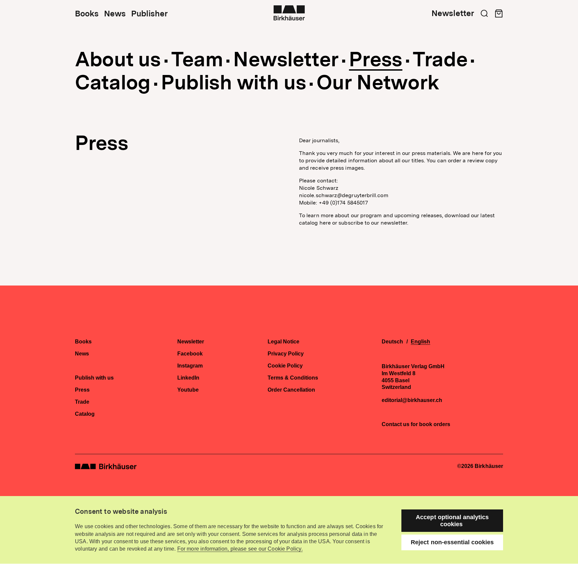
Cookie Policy (285, 366)
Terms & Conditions (293, 378)
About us (118, 59)
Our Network (378, 82)
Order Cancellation (291, 390)
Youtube (188, 390)
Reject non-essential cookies (452, 542)
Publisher (149, 14)
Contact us (395, 424)
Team (197, 59)
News (115, 14)
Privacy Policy (286, 353)
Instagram (190, 366)
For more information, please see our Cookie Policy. (240, 549)
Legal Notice (283, 341)
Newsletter (452, 13)
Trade (440, 59)
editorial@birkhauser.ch (412, 400)
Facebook (190, 353)
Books (87, 14)
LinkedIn (188, 378)
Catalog (113, 82)
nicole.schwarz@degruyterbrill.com (343, 195)
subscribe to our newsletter (373, 223)
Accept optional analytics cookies (452, 521)
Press (375, 59)
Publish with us (233, 82)
